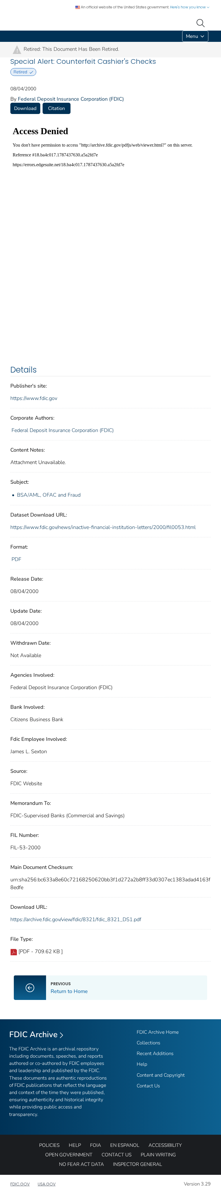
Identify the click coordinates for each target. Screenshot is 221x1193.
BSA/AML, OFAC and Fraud (49, 494)
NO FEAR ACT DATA (81, 1164)
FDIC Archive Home (158, 1032)
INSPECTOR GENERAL (137, 1164)
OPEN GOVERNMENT (68, 1154)
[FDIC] (11, 36)
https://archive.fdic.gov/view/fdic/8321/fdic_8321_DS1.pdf (75, 919)
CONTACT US (117, 1154)
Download (25, 108)
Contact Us (148, 1085)
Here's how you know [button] (188, 7)
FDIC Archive (33, 1034)
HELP (75, 1145)
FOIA (95, 1145)
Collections (148, 1042)
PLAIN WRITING (158, 1154)
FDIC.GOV (20, 1184)
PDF (16, 559)
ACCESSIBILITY (165, 1145)
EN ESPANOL (124, 1145)
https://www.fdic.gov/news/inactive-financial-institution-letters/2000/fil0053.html (103, 527)
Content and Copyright (161, 1075)
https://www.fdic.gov (33, 398)
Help (142, 1064)
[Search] (202, 22)
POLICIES (49, 1145)
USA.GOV (47, 1184)
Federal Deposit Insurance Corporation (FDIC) (71, 99)
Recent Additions (155, 1053)
